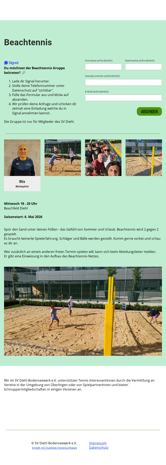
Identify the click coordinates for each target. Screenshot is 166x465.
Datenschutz (98, 447)
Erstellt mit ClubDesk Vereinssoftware (54, 448)
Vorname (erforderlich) (98, 60)
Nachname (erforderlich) (139, 60)
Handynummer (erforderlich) (102, 76)
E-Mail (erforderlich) (97, 91)
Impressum (97, 443)
